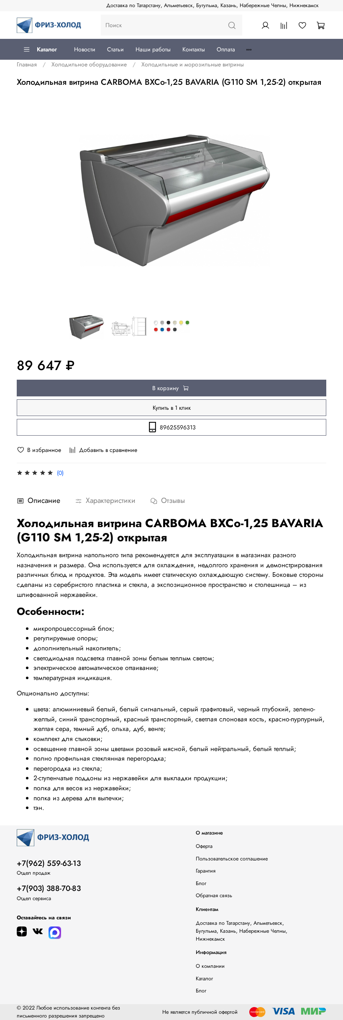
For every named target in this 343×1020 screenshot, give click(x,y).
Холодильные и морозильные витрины (192, 64)
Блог (201, 883)
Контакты (193, 49)
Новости (84, 49)
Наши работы (153, 49)
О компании (210, 966)
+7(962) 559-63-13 (49, 863)
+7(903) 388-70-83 (49, 888)
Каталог (47, 49)
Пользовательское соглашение (232, 859)
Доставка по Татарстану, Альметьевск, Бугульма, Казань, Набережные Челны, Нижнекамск (212, 5)
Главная (27, 64)
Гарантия (205, 871)
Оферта (204, 846)
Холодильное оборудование (89, 64)
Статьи (115, 49)
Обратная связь (214, 895)
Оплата (226, 49)
